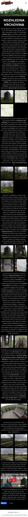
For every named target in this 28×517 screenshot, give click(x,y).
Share (4, 503)
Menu (25, 2)
